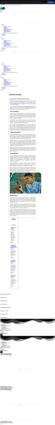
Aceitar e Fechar (51, 2)
